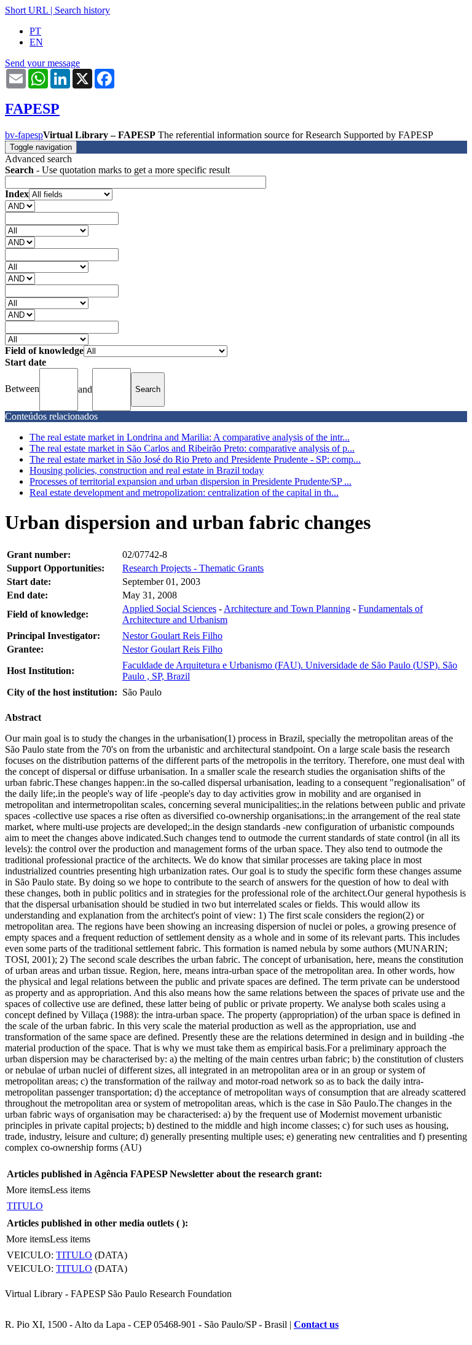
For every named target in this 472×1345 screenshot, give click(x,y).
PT (35, 31)
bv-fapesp (24, 135)
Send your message (42, 63)
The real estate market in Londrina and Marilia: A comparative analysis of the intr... (190, 437)
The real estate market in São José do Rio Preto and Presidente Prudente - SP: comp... (195, 459)
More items (28, 1190)
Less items (70, 1190)
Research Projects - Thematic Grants (193, 568)
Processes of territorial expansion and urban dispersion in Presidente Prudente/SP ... (191, 481)
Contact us (316, 1324)
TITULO (25, 1206)
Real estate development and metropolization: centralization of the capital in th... (184, 492)
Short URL (26, 10)
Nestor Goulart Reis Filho (172, 635)
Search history (82, 10)
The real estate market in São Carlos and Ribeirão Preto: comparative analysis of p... (192, 448)
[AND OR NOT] (20, 205)
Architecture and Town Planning (287, 608)
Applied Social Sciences (169, 608)
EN (36, 42)
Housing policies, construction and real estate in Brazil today (147, 470)
